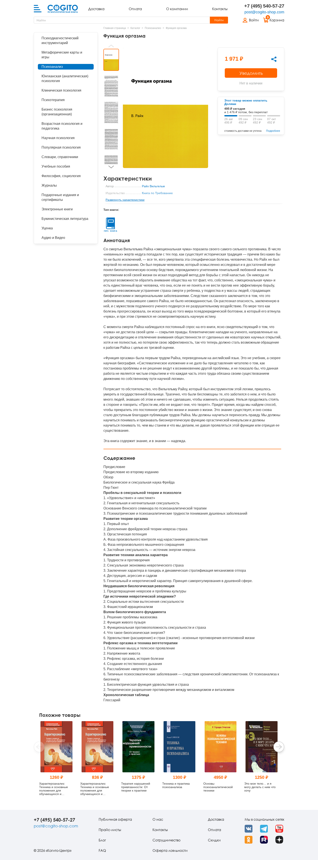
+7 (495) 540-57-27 (264, 6)
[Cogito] (63, 9)
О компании (177, 9)
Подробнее (273, 130)
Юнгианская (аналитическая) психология (65, 78)
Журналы (49, 185)
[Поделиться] (274, 59)
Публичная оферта (115, 819)
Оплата (135, 9)
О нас (158, 819)
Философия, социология (61, 176)
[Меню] (37, 9)
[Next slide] (111, 167)
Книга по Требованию (157, 193)
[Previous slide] (111, 46)
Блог (102, 840)
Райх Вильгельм (153, 186)
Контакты (220, 9)
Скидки (214, 840)
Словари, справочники (60, 157)
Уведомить (251, 73)
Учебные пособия (56, 166)
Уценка (47, 228)
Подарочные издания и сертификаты (60, 197)
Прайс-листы (110, 830)
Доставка (96, 9)
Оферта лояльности (170, 850)
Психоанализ (52, 66)
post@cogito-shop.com (264, 12)
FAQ (102, 850)
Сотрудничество (166, 840)
